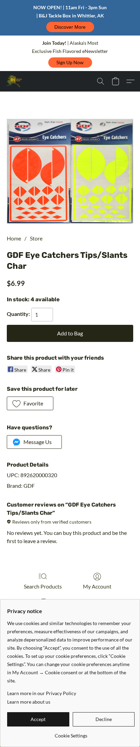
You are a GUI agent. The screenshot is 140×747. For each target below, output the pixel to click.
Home (14, 238)
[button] (70, 27)
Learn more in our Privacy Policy (41, 693)
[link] (71, 733)
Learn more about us (28, 702)
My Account (97, 586)
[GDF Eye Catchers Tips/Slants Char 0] (70, 171)
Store (36, 238)
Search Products (43, 586)
